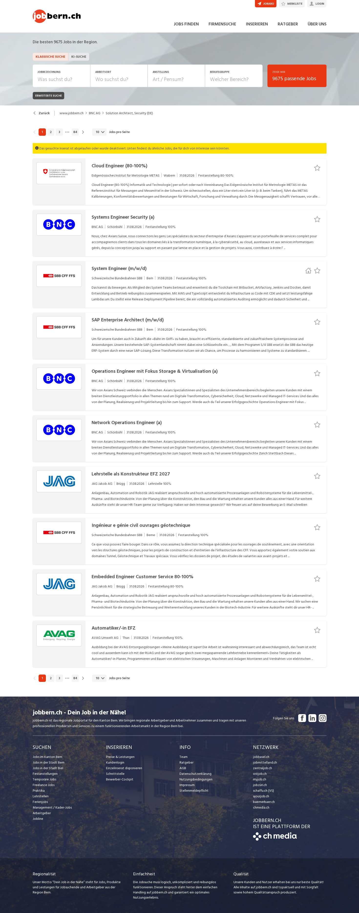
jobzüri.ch (260, 785)
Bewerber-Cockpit (119, 779)
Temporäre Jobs (44, 779)
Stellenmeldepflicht (194, 790)
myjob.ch (259, 779)
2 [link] (51, 132)
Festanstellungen (45, 774)
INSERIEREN (257, 24)
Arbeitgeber (42, 813)
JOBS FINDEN (186, 24)
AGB (183, 768)
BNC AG (94, 113)
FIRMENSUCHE (222, 24)
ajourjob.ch (261, 796)
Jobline (38, 819)
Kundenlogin (115, 762)
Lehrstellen (41, 796)
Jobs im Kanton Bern (47, 757)
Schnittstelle (115, 774)
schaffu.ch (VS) (263, 790)
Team (184, 757)
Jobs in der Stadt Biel (48, 768)
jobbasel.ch (261, 757)
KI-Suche (78, 56)
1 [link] (42, 132)
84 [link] (75, 132)
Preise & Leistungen (120, 757)
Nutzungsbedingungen (196, 779)
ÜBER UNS (317, 24)
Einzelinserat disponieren (124, 768)
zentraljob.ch (262, 768)
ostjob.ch (260, 774)
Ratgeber (186, 762)
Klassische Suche (50, 56)
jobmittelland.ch (265, 762)
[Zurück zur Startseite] (275, 839)
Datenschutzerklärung (195, 774)
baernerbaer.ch (264, 802)
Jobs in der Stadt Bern (48, 762)
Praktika (39, 790)
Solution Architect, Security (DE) (129, 113)
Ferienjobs (40, 802)
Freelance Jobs (43, 785)
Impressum (187, 785)
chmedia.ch (261, 807)
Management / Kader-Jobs (52, 807)
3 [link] (59, 132)
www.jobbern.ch (72, 113)
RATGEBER (288, 24)
